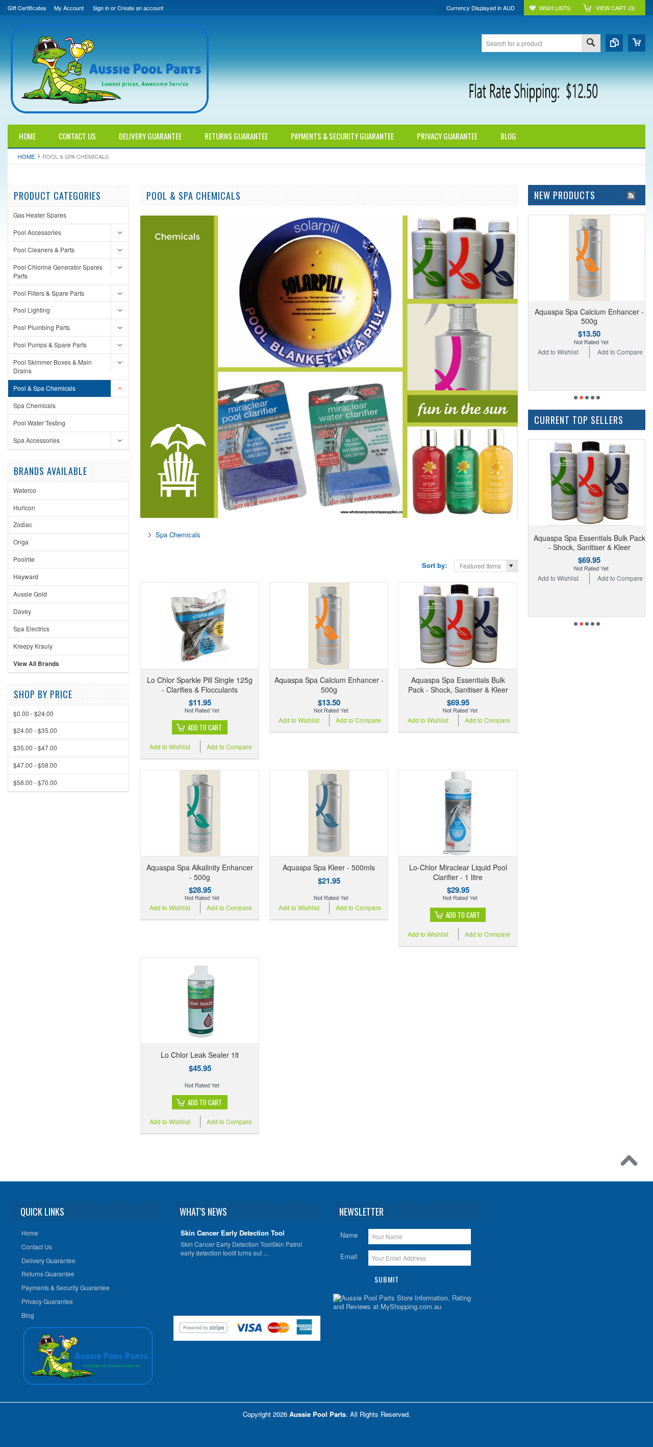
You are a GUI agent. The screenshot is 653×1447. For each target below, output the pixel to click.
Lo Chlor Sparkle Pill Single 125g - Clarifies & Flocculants (200, 684)
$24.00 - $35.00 (35, 730)
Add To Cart (205, 727)
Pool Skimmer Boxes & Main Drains (52, 366)
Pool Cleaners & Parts (43, 249)
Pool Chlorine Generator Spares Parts (58, 271)
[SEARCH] (591, 44)
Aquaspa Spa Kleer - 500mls (329, 867)
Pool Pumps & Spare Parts (50, 344)
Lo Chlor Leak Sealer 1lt (200, 1055)
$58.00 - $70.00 (35, 782)
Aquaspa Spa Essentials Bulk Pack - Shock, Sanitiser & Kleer (458, 684)
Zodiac (22, 524)
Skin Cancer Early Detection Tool (233, 1233)
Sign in (101, 8)
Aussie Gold (30, 593)
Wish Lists (554, 8)
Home (26, 156)
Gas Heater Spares (39, 214)
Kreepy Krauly (33, 646)
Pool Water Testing (39, 422)
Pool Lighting (31, 309)
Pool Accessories (37, 232)
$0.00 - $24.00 (33, 713)
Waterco (24, 490)
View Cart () (615, 8)
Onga (21, 541)
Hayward (25, 576)
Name (349, 1235)
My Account (69, 8)
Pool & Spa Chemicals (44, 388)
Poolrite (24, 559)
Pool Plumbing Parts (41, 327)
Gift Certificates (27, 8)
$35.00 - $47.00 (35, 747)
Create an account (140, 8)
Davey (22, 611)
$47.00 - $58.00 (35, 765)
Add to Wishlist (169, 746)
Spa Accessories (36, 440)
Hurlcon (24, 507)
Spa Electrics (31, 628)
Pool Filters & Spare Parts (48, 293)
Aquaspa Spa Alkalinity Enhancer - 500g (199, 872)
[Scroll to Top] (631, 1163)
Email (348, 1256)
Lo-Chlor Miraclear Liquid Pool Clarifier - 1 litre (458, 872)
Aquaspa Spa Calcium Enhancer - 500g (329, 684)
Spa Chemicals (34, 405)
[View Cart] (636, 43)
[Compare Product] (614, 43)
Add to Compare (229, 746)
